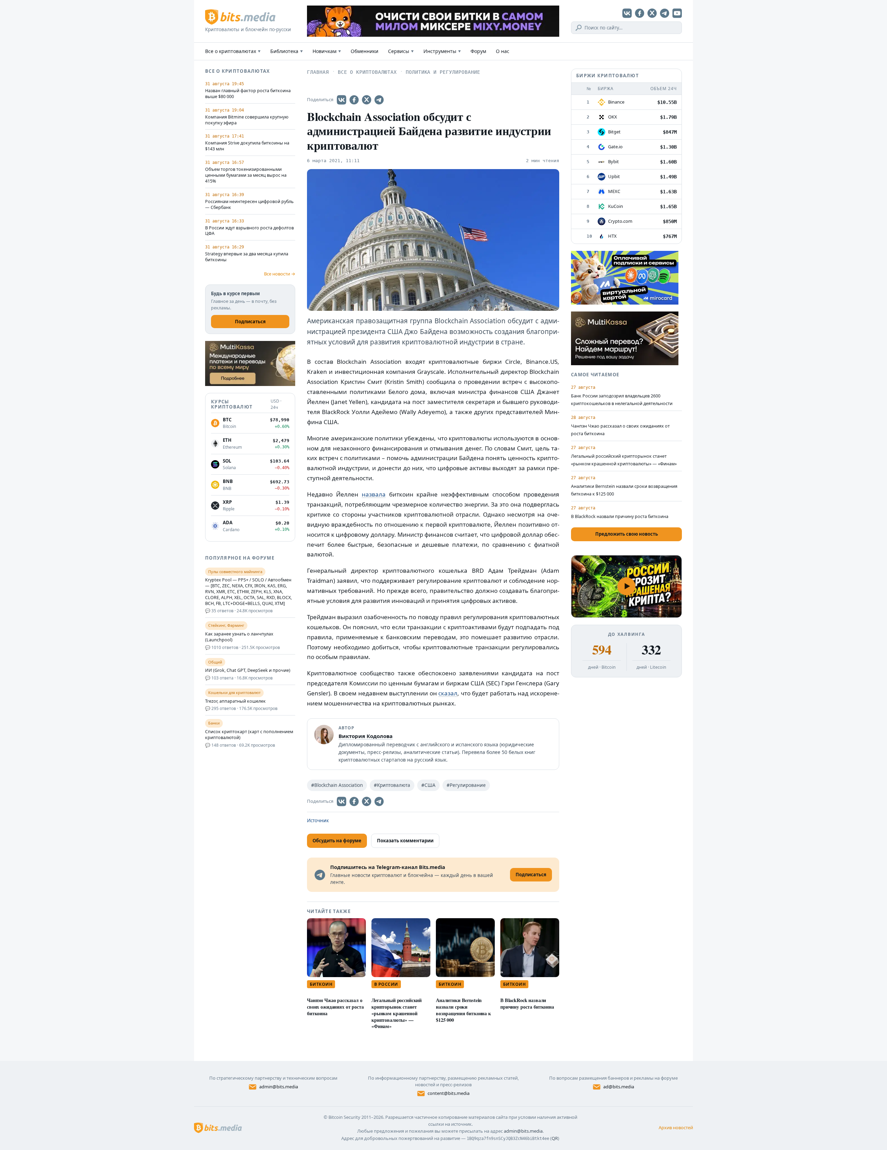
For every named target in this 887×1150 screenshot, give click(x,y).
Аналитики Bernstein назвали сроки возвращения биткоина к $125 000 (463, 1010)
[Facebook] (639, 13)
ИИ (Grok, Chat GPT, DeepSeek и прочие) (247, 670)
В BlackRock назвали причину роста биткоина (527, 1003)
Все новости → (279, 274)
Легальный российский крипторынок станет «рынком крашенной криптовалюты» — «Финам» (396, 1013)
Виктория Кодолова (366, 735)
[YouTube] (677, 13)
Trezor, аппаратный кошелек (235, 701)
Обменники (364, 51)
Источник (318, 820)
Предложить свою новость (626, 534)
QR (555, 1138)
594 (601, 649)
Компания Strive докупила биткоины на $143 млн (247, 146)
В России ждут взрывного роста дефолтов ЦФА (249, 231)
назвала (374, 494)
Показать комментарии (405, 840)
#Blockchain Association (337, 785)
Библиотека (286, 51)
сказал (447, 693)
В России (386, 984)
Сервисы (401, 51)
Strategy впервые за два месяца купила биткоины (246, 257)
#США (428, 785)
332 (651, 649)
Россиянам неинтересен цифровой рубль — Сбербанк (249, 204)
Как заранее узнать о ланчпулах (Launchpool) (239, 637)
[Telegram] (664, 13)
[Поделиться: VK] (341, 100)
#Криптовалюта (392, 785)
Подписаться (250, 321)
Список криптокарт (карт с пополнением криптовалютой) (249, 734)
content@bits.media (448, 1093)
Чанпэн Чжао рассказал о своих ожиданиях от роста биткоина (335, 1007)
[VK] (627, 13)
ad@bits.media (618, 1086)
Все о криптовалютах (233, 51)
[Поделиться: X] (366, 100)
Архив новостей (676, 1127)
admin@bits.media (278, 1086)
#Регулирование (466, 785)
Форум (478, 51)
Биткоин (321, 984)
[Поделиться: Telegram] (379, 100)
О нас (502, 51)
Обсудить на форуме (337, 840)
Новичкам (327, 51)
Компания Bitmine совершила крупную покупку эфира (246, 120)
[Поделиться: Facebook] (354, 100)
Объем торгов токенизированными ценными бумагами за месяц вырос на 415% (246, 175)
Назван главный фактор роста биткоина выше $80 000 (248, 93)
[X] (652, 13)
